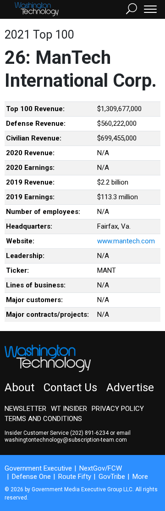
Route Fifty (74, 476)
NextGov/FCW (100, 468)
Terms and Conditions (43, 419)
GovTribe (112, 476)
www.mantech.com (126, 241)
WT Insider (69, 408)
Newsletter (25, 408)
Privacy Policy (118, 408)
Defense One (31, 476)
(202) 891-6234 (89, 433)
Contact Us (70, 387)
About (19, 387)
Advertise (130, 387)
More (140, 476)
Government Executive (38, 468)
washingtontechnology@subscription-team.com (66, 440)
